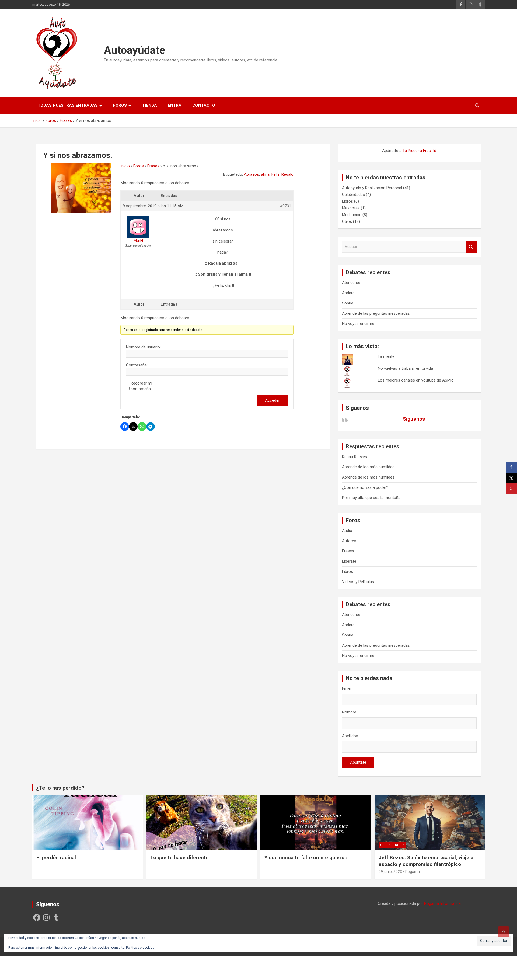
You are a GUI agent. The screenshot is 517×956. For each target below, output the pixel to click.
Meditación (351, 214)
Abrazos (251, 174)
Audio (347, 530)
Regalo (287, 174)
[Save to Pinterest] (511, 488)
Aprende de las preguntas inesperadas (376, 313)
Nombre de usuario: (143, 347)
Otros (347, 221)
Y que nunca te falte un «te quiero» (305, 857)
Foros (120, 105)
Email (346, 688)
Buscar (471, 247)
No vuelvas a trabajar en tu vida (405, 368)
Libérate (349, 561)
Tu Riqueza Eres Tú (419, 150)
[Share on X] (511, 478)
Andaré (348, 292)
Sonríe (347, 303)
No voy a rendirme (358, 323)
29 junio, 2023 (390, 872)
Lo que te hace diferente (180, 857)
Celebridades (353, 194)
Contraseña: (137, 365)
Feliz (275, 174)
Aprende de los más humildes (368, 467)
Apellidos (350, 735)
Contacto (203, 105)
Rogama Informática (442, 903)
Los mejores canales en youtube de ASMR (415, 380)
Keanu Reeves (354, 456)
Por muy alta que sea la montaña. (371, 497)
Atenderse (351, 282)
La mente (386, 356)
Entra (174, 105)
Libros (347, 201)
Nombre (349, 712)
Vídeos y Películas (358, 581)
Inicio (125, 166)
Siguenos (357, 408)
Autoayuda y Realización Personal (372, 187)
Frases (153, 166)
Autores (349, 540)
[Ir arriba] (503, 931)
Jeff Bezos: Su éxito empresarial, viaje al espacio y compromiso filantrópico (427, 860)
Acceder (272, 400)
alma (265, 174)
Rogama (412, 872)
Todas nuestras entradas (68, 105)
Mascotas (351, 208)
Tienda (149, 105)
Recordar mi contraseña (141, 386)
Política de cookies (140, 948)
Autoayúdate (134, 50)
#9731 (285, 205)
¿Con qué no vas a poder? (365, 487)
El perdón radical (56, 857)
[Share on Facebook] (511, 467)
